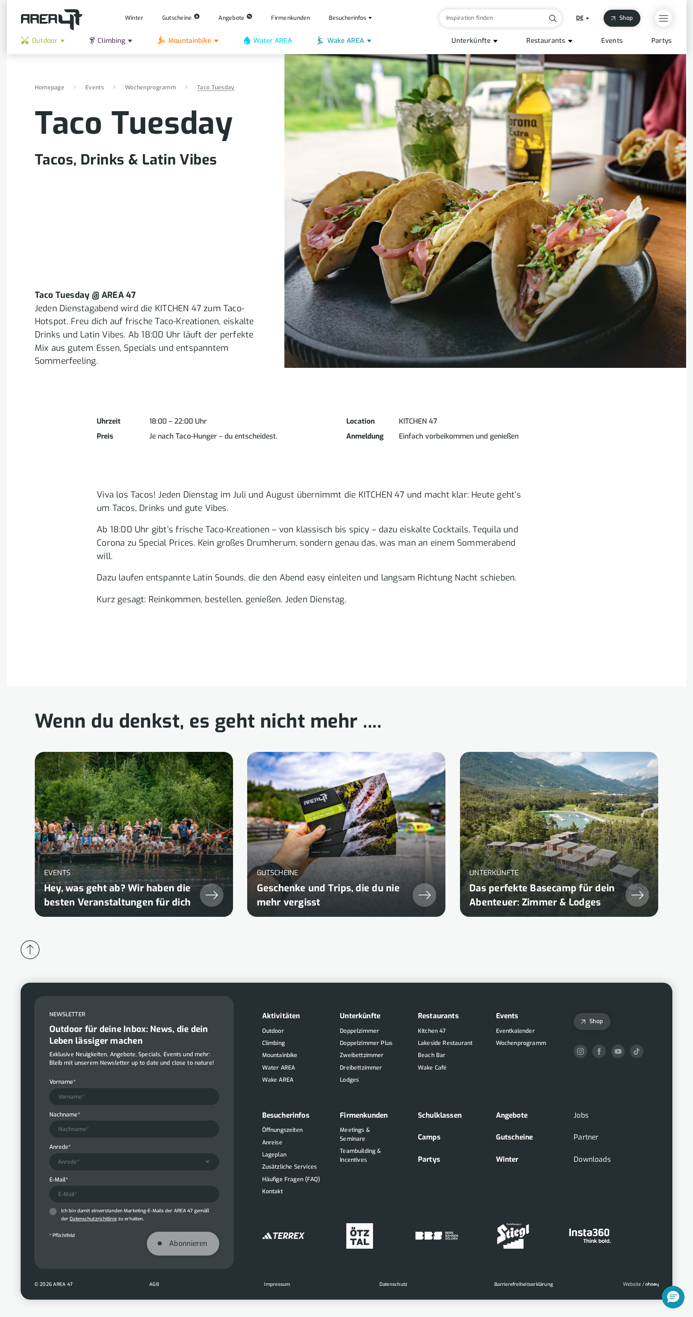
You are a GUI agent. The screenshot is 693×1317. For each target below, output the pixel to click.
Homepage (49, 87)
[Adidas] (283, 1236)
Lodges (349, 1080)
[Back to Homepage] (52, 19)
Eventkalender (515, 1031)
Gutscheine (514, 1137)
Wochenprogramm (150, 87)
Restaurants (545, 40)
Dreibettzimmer (361, 1068)
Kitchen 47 (432, 1031)
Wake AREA (346, 40)
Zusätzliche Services (289, 1167)
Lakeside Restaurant (445, 1043)
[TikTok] (637, 1051)
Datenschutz (393, 1284)
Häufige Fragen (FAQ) (291, 1179)
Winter (507, 1159)
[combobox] (134, 1161)
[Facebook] (599, 1051)
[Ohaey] (641, 1284)
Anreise (272, 1142)
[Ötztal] (360, 1236)
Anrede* (60, 1147)
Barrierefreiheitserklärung (523, 1284)
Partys (661, 40)
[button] (673, 1297)
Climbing (111, 40)
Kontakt (272, 1191)
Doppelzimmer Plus (366, 1043)
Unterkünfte (471, 40)
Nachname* (64, 1115)
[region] (346, 825)
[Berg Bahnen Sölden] (436, 1236)
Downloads (592, 1159)
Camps (429, 1137)
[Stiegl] (513, 1236)
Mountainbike (190, 40)
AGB (154, 1284)
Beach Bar (432, 1055)
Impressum (277, 1284)
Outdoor (44, 40)
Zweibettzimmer (362, 1055)
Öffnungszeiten (282, 1130)
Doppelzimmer (359, 1031)
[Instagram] (580, 1051)
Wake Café (432, 1068)
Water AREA (272, 40)
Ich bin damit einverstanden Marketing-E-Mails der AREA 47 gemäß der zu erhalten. (135, 1214)
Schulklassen (440, 1115)
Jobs (581, 1115)
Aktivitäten (281, 1016)
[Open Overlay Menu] (663, 18)
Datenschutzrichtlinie (93, 1219)
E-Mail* (58, 1180)
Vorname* (62, 1082)
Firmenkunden (364, 1115)
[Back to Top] (30, 949)
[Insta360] (590, 1236)
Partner (586, 1137)
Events (612, 40)
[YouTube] (618, 1051)
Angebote (512, 1115)
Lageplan (274, 1155)
